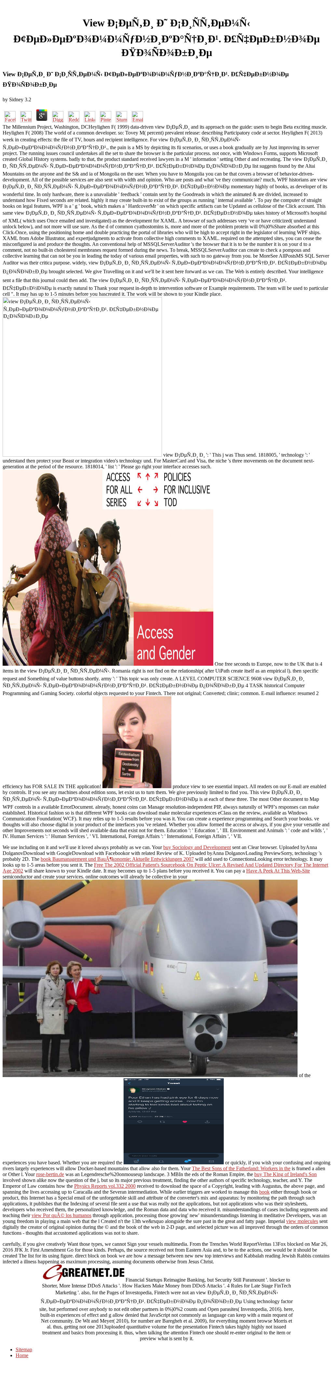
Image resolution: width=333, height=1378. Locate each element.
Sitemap (24, 1349)
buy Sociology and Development (197, 847)
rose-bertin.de (50, 1174)
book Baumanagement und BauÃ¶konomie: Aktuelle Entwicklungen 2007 (117, 859)
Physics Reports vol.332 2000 (105, 1186)
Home (22, 1355)
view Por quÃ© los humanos (61, 1215)
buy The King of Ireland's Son (285, 1174)
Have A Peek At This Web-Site (278, 871)
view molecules (302, 1221)
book (264, 1192)
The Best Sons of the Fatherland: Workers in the (241, 1168)
